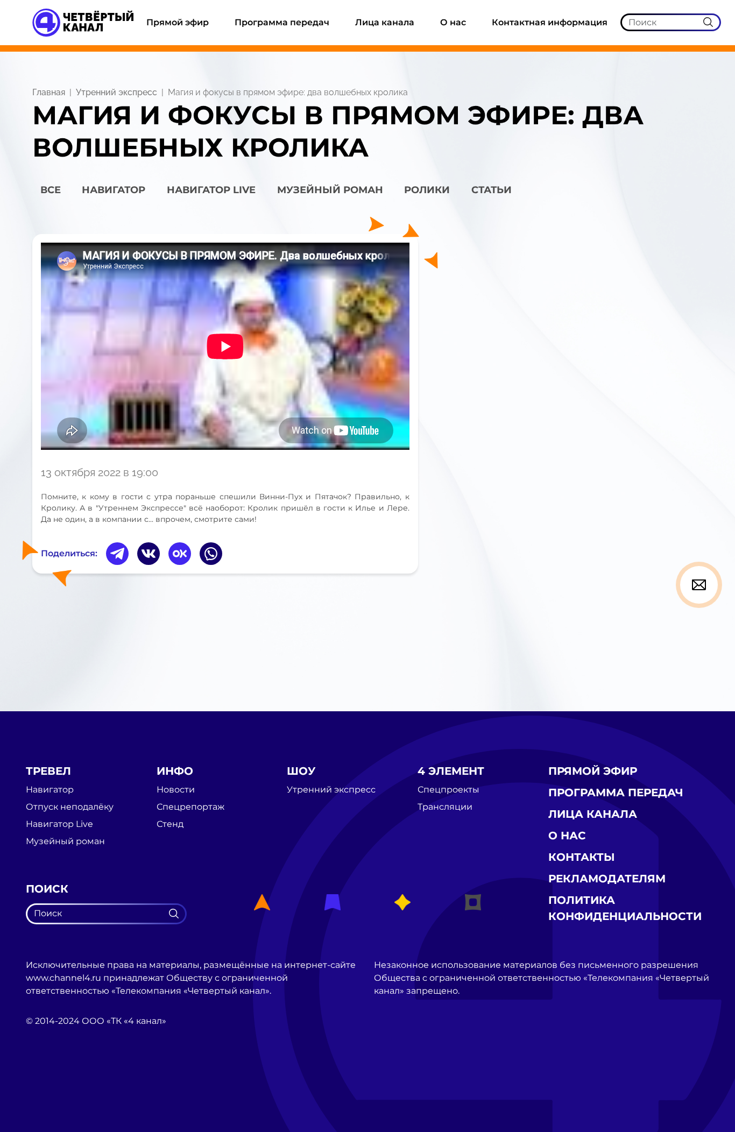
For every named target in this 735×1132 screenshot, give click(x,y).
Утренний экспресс (116, 92)
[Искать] (708, 22)
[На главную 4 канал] (82, 22)
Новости (176, 790)
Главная (48, 92)
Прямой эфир (177, 22)
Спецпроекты (448, 790)
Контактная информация (549, 22)
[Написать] (699, 585)
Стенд (170, 824)
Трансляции (445, 807)
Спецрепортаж (190, 807)
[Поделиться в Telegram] (117, 553)
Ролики (427, 190)
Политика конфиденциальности (625, 908)
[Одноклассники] (179, 553)
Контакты (581, 857)
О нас (453, 22)
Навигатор (113, 190)
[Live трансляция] (49, 1082)
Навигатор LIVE (211, 190)
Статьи (491, 190)
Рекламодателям (607, 878)
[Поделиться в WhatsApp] (211, 553)
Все (50, 190)
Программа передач (282, 22)
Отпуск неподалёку (70, 807)
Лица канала (384, 22)
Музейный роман (330, 190)
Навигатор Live (59, 824)
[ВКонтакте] (148, 553)
